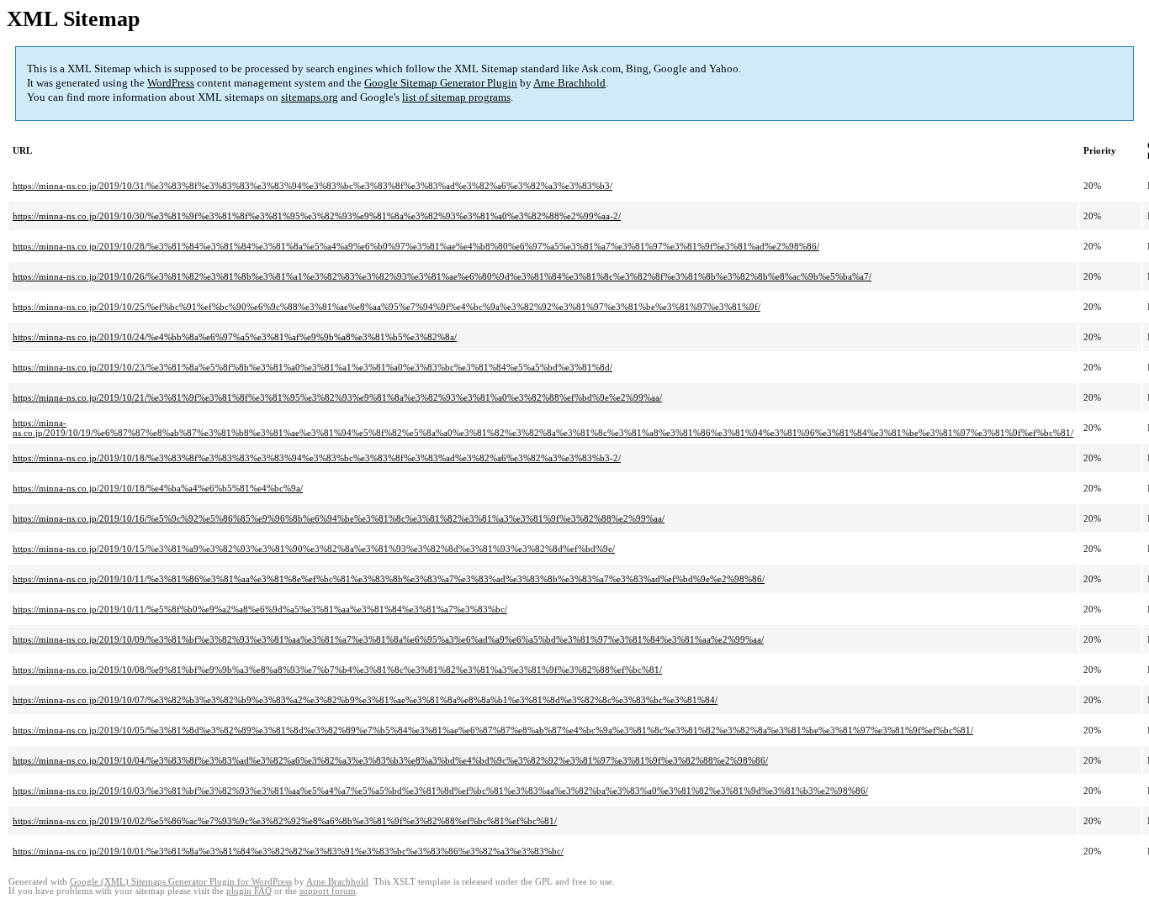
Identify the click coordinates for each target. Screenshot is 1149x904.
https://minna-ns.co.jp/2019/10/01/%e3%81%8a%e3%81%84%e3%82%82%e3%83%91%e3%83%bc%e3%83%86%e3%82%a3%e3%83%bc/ (288, 851)
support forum (327, 891)
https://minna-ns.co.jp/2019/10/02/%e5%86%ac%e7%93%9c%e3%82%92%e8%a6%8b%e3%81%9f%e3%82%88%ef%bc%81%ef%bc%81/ (285, 821)
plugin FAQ (249, 891)
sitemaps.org (309, 97)
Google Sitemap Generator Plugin (440, 82)
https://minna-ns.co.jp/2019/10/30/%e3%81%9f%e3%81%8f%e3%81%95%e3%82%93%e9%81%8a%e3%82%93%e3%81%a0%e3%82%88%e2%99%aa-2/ (317, 216)
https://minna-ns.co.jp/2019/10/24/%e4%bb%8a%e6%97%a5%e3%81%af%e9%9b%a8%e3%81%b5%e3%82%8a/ (235, 337)
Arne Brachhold (569, 82)
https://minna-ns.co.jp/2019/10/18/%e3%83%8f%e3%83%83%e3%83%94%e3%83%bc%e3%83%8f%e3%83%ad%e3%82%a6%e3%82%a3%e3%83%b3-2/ (317, 458)
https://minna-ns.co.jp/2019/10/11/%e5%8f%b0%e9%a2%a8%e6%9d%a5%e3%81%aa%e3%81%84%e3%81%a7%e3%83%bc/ (260, 609)
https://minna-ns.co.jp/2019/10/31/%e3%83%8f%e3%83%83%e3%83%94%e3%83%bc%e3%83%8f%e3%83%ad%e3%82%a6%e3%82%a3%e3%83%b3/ (312, 186)
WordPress (170, 82)
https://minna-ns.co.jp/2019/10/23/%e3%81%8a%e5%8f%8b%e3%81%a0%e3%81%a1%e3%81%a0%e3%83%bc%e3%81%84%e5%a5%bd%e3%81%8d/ (312, 367)
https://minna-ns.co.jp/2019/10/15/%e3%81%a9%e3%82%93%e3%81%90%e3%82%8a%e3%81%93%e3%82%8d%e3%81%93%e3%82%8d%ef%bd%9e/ (314, 549)
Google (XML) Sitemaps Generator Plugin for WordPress (181, 881)
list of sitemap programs (456, 97)
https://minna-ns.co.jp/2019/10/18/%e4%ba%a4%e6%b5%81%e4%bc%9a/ (158, 488)
